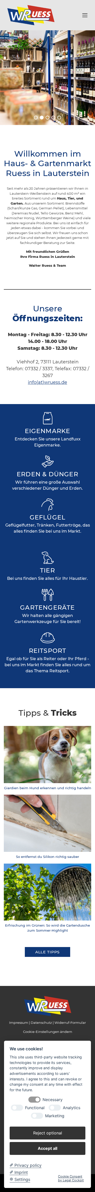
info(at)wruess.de (47, 382)
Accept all (47, 1148)
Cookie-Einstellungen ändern (47, 1032)
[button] (36, 117)
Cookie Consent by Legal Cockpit (71, 1178)
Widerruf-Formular (70, 1023)
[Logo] (31, 15)
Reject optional (47, 1132)
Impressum (18, 1023)
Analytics (71, 1107)
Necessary (53, 1099)
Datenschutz (41, 1023)
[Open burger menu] (84, 15)
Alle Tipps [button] (47, 952)
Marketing (54, 1115)
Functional (35, 1107)
